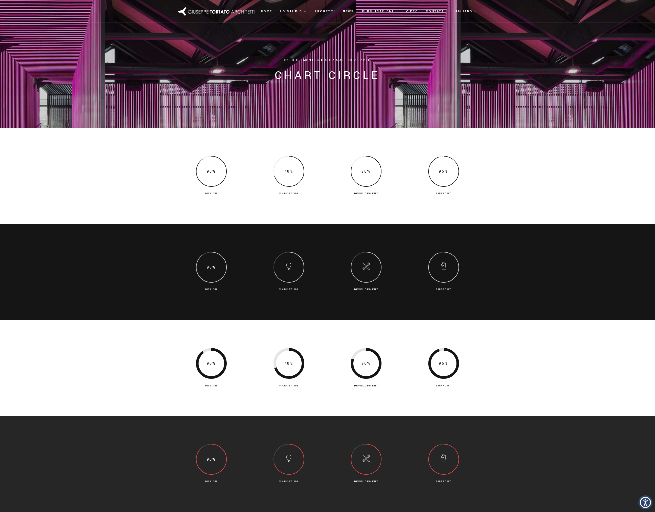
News (348, 11)
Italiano (463, 11)
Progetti (324, 11)
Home (266, 11)
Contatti (436, 11)
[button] (645, 502)
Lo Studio (291, 11)
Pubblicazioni (378, 11)
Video (412, 11)
